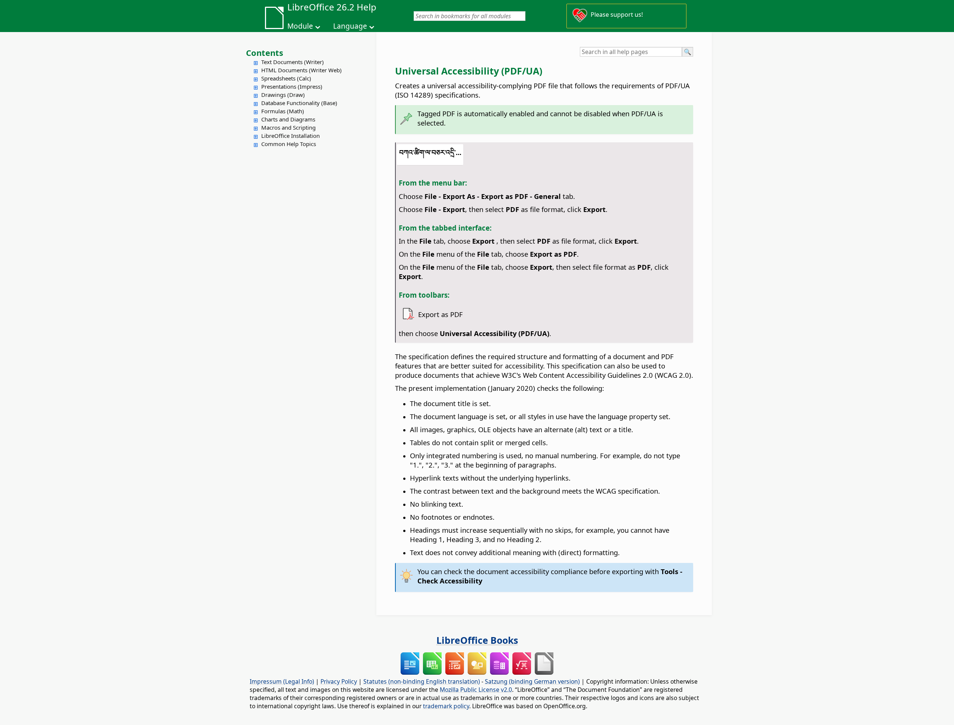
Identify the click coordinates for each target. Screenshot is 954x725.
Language (350, 26)
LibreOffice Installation (290, 135)
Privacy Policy (338, 681)
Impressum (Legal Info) (282, 681)
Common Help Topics (288, 144)
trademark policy (446, 706)
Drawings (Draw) (283, 94)
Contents (264, 52)
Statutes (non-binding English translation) (421, 681)
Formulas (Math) (282, 111)
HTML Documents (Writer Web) (301, 70)
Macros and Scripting (288, 127)
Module (300, 26)
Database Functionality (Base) (299, 103)
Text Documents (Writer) (292, 62)
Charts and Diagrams (288, 119)
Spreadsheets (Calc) (286, 78)
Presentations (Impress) (291, 86)
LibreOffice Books (477, 640)
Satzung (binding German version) (532, 681)
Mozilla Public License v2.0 (476, 690)
